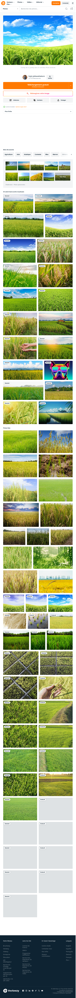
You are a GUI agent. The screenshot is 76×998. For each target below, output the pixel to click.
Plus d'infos (8, 110)
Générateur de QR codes (7, 978)
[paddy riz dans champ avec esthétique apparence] (16, 639)
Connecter (65, 3)
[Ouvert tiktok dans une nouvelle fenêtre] (36, 989)
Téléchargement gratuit (38, 85)
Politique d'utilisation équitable (60, 992)
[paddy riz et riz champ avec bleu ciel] (20, 299)
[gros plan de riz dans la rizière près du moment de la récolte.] (38, 535)
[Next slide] (68, 153)
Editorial (39, 2)
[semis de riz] (20, 686)
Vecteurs (10, 2)
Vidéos (29, 2)
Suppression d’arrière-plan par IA (7, 973)
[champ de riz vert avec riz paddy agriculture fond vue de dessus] (55, 299)
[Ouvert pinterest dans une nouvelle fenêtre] (32, 989)
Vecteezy (6, 948)
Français (67, 956)
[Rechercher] (66, 9)
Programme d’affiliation (26, 953)
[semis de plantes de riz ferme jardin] (56, 662)
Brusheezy (6, 945)
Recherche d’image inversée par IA (7, 966)
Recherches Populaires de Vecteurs (26, 958)
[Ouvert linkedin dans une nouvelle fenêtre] (29, 989)
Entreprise (6, 953)
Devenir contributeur (45, 954)
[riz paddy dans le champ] (56, 465)
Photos (19, 2)
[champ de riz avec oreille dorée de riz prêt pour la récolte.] (55, 274)
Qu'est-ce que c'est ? (21, 107)
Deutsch (67, 953)
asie (18, 153)
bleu (46, 153)
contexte (38, 153)
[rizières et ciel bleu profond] (56, 440)
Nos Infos (44, 950)
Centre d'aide (45, 945)
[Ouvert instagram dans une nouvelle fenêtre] (26, 989)
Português (68, 950)
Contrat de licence (25, 945)
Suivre (50, 78)
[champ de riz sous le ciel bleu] (20, 489)
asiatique (27, 153)
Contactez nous (46, 948)
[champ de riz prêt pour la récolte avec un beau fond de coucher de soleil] (21, 514)
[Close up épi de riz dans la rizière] (55, 250)
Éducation (6, 956)
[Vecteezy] (3, 3)
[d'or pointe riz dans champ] (20, 580)
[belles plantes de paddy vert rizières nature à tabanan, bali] (59, 389)
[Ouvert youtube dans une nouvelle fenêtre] (42, 989)
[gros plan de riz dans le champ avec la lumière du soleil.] (20, 905)
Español (67, 948)
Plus (8, 4)
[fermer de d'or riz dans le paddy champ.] (56, 514)
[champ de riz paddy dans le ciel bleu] (59, 225)
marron (55, 153)
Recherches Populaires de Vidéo (26, 970)
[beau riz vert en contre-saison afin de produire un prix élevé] (20, 711)
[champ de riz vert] (23, 369)
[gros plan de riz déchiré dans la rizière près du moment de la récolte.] (14, 535)
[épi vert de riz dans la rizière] (61, 620)
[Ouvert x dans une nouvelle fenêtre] (39, 989)
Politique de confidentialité (63, 990)
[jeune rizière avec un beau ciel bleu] (19, 250)
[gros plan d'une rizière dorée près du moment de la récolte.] (62, 535)
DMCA (24, 949)
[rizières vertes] (23, 225)
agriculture (8, 153)
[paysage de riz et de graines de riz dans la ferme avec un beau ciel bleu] (54, 202)
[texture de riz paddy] (14, 620)
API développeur (7, 960)
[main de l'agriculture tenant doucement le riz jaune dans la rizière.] (20, 347)
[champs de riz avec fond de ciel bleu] (20, 465)
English (67, 945)
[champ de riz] (20, 662)
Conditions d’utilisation (64, 989)
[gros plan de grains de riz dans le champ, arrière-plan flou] (56, 580)
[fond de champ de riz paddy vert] (56, 489)
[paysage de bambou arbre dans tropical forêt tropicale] (53, 557)
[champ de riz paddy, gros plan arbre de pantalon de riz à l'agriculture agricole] (20, 411)
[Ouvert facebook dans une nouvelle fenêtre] (23, 989)
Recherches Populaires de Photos (26, 964)
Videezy (5, 950)
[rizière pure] (17, 557)
